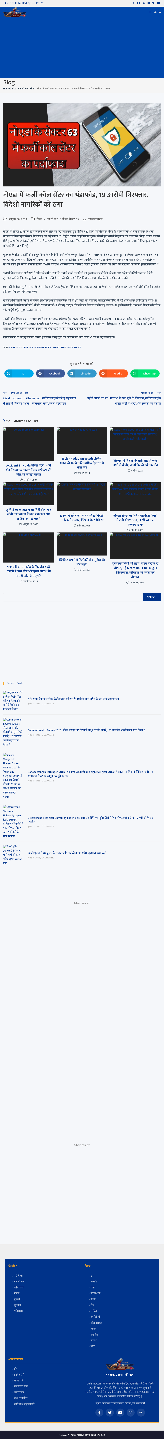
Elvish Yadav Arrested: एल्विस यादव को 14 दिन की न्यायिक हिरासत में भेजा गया (82, 463)
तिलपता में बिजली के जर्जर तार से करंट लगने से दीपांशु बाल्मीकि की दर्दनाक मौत (135, 463)
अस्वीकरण (19, 1392)
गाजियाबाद (19, 1288)
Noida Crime (59, 347)
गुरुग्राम (17, 1305)
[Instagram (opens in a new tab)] (148, 3)
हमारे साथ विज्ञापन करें (24, 1404)
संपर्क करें (18, 1381)
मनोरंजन (94, 1311)
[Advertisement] (82, 48)
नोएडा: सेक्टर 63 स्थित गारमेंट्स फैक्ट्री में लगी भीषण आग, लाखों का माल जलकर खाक (135, 520)
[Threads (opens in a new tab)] (143, 3)
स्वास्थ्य (94, 1341)
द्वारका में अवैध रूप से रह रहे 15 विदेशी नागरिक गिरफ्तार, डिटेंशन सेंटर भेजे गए (82, 518)
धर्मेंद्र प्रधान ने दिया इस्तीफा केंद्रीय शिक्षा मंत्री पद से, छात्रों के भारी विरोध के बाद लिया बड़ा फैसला (73, 699)
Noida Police (74, 347)
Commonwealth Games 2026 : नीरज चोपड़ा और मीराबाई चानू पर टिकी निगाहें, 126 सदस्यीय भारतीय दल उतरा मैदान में (86, 730)
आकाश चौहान (95, 219)
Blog (14, 88)
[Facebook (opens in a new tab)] (138, 3)
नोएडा (32, 88)
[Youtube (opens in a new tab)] (158, 3)
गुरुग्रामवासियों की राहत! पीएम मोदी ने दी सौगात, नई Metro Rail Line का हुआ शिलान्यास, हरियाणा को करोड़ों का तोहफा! (135, 571)
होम (15, 1369)
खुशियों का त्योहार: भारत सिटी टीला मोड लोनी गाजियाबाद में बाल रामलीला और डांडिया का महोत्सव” (28, 514)
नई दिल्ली (18, 1276)
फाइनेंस (94, 1335)
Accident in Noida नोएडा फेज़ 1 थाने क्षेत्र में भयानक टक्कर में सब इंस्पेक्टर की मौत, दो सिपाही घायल (28, 470)
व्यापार (93, 1329)
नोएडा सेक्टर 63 (70, 219)
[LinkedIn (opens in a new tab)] (153, 3)
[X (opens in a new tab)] (133, 3)
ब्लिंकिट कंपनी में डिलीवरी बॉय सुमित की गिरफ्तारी (82, 562)
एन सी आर (23, 88)
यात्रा (93, 1288)
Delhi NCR (28, 347)
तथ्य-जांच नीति (20, 1398)
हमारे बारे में (19, 1375)
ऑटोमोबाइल (96, 1323)
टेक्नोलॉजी (95, 1317)
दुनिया (93, 1299)
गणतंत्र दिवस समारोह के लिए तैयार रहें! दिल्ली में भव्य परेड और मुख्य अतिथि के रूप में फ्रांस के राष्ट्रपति (29, 571)
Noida (48, 347)
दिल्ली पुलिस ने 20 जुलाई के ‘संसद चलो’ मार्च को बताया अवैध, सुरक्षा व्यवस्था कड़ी (67, 853)
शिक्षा (93, 1346)
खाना (93, 1276)
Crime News (15, 347)
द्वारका (17, 1299)
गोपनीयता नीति (21, 1386)
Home (6, 88)
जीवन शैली (95, 1293)
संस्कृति (94, 1282)
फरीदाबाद (18, 1311)
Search (152, 597)
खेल (92, 1305)
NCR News (39, 347)
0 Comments (48, 703)
